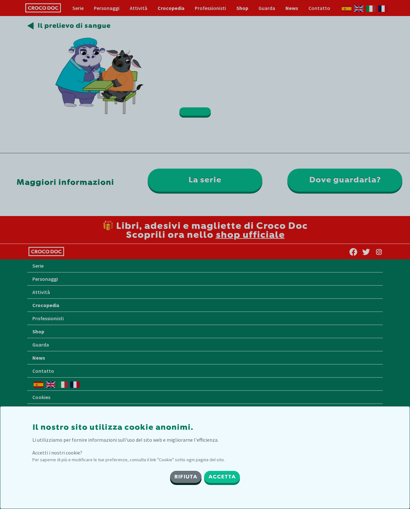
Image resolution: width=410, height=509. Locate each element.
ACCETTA (222, 477)
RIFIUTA (185, 477)
